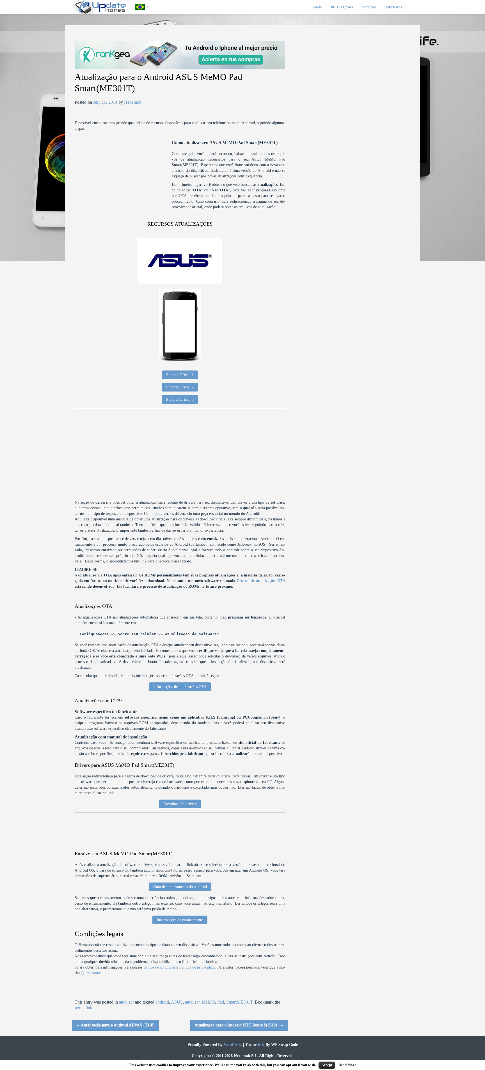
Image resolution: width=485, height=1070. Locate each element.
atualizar (126, 1002)
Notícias (369, 7)
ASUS (177, 1002)
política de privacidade (197, 967)
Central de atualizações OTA (261, 581)
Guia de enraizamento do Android (180, 887)
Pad (220, 1002)
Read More (347, 1065)
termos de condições (159, 967)
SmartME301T (239, 1002)
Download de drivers (179, 804)
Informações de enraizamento (180, 920)
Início (317, 7)
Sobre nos (393, 7)
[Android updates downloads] (104, 7)
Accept (326, 1065)
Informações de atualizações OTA (180, 687)
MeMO (208, 1002)
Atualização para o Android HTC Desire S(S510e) (239, 1025)
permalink (83, 1007)
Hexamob (132, 102)
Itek (260, 1045)
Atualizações (342, 7)
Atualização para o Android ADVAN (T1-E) (115, 1025)
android (162, 1002)
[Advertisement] (123, 179)
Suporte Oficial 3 (180, 399)
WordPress (232, 1045)
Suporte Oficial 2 (180, 387)
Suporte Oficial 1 (180, 375)
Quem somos (91, 973)
